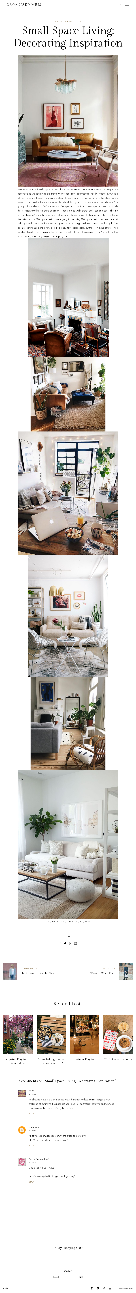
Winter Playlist (84, 1059)
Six (81, 921)
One (47, 921)
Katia (31, 1091)
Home (6, 1288)
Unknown (34, 1127)
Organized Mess (24, 5)
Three (61, 921)
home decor (60, 22)
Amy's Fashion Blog (39, 1159)
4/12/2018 (33, 1162)
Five (75, 921)
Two (54, 921)
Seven (88, 921)
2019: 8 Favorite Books (118, 1059)
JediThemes (129, 1288)
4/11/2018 (32, 1094)
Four (69, 921)
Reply (31, 1114)
